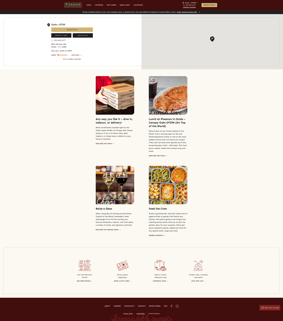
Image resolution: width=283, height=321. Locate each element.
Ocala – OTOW (58, 24)
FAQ (165, 306)
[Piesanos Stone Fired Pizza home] (73, 5)
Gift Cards (111, 5)
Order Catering (156, 235)
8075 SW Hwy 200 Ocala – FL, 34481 (59, 45)
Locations (138, 5)
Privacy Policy (128, 313)
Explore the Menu (104, 144)
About (107, 306)
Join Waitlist (83, 35)
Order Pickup (209, 5)
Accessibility (141, 313)
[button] (190, 5)
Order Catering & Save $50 (187, 12)
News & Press (154, 306)
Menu (89, 5)
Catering (99, 5)
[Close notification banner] (199, 12)
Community (129, 306)
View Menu (75, 55)
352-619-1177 (59, 40)
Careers (117, 306)
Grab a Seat (125, 5)
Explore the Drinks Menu (107, 230)
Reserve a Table (61, 35)
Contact (141, 306)
